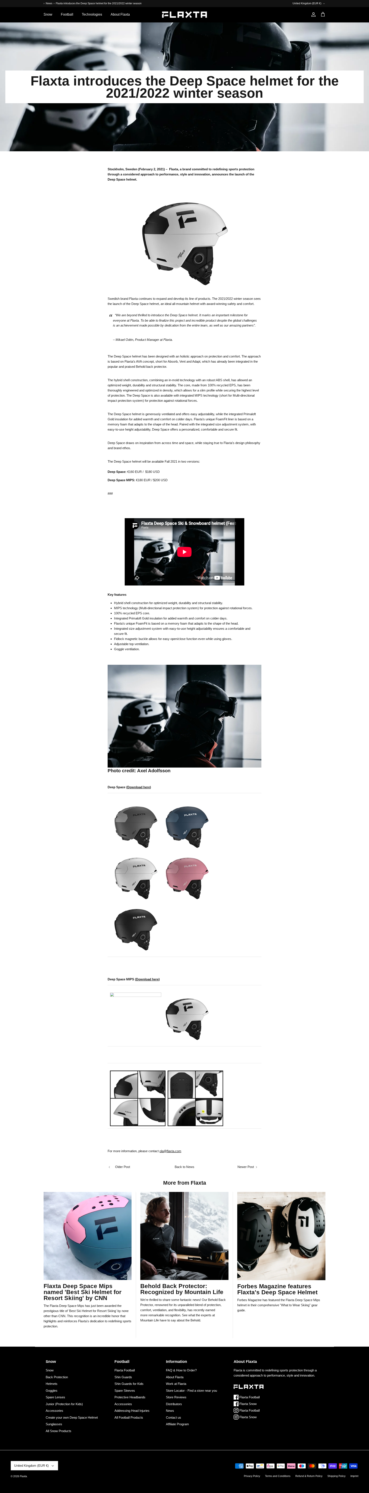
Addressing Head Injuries (131, 1410)
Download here (138, 787)
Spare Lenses (55, 1397)
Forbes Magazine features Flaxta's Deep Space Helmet (277, 1289)
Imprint (354, 1476)
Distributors (174, 1404)
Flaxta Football (124, 1370)
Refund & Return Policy (308, 1476)
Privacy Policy (252, 1476)
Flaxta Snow (248, 1404)
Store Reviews (176, 1397)
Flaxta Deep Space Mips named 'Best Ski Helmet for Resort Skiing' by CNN (83, 1292)
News (49, 3)
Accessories (54, 1410)
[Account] (312, 14)
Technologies (92, 14)
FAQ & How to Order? (181, 1370)
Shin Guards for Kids (129, 1384)
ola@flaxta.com (170, 1151)
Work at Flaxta (176, 1384)
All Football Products (128, 1417)
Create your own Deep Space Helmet (72, 1417)
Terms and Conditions (277, 1476)
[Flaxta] (184, 14)
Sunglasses (54, 1424)
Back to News (184, 1167)
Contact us (173, 1417)
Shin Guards (123, 1377)
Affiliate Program (177, 1424)
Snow (48, 14)
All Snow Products (58, 1431)
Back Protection (57, 1377)
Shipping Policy (336, 1476)
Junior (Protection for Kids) (64, 1404)
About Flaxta (120, 14)
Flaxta (23, 1476)
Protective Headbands (129, 1397)
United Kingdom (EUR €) (307, 3)
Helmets (51, 1384)
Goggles (51, 1390)
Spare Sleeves (124, 1390)
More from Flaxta (184, 1183)
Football (67, 14)
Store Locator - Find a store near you (191, 1390)
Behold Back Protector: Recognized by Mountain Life (181, 1289)
